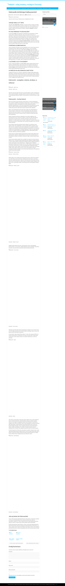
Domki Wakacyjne (33, 8)
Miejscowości (45, 8)
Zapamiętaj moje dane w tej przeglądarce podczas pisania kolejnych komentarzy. (22, 575)
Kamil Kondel (11, 14)
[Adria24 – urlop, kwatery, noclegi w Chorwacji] (24, 4)
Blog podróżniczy (18, 8)
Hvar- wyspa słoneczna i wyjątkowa (49, 99)
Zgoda (56, 584)
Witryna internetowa (12, 569)
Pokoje (49, 8)
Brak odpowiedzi (28, 14)
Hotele (13, 8)
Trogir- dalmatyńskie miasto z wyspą (32, 543)
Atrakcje (9, 8)
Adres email (11, 565)
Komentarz (11, 551)
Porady (28, 8)
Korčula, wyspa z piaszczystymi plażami (16, 543)
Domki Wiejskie (39, 8)
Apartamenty (24, 8)
